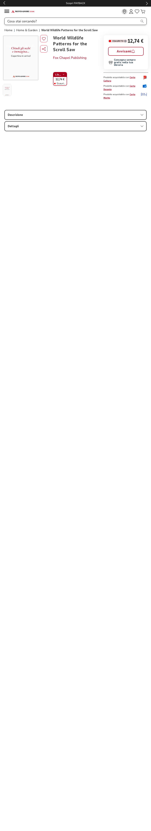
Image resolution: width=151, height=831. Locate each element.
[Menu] (7, 12)
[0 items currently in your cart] (143, 11)
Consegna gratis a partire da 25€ (77, 3)
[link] (124, 11)
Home (8, 30)
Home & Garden (26, 30)
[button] (44, 49)
